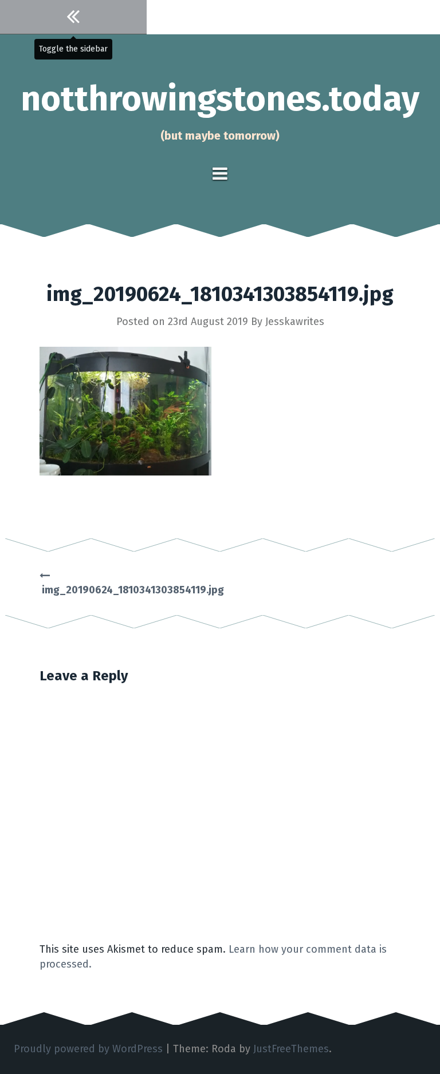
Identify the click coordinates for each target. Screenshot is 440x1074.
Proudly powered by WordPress (88, 1049)
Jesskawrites (294, 321)
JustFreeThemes (291, 1049)
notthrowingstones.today (220, 99)
